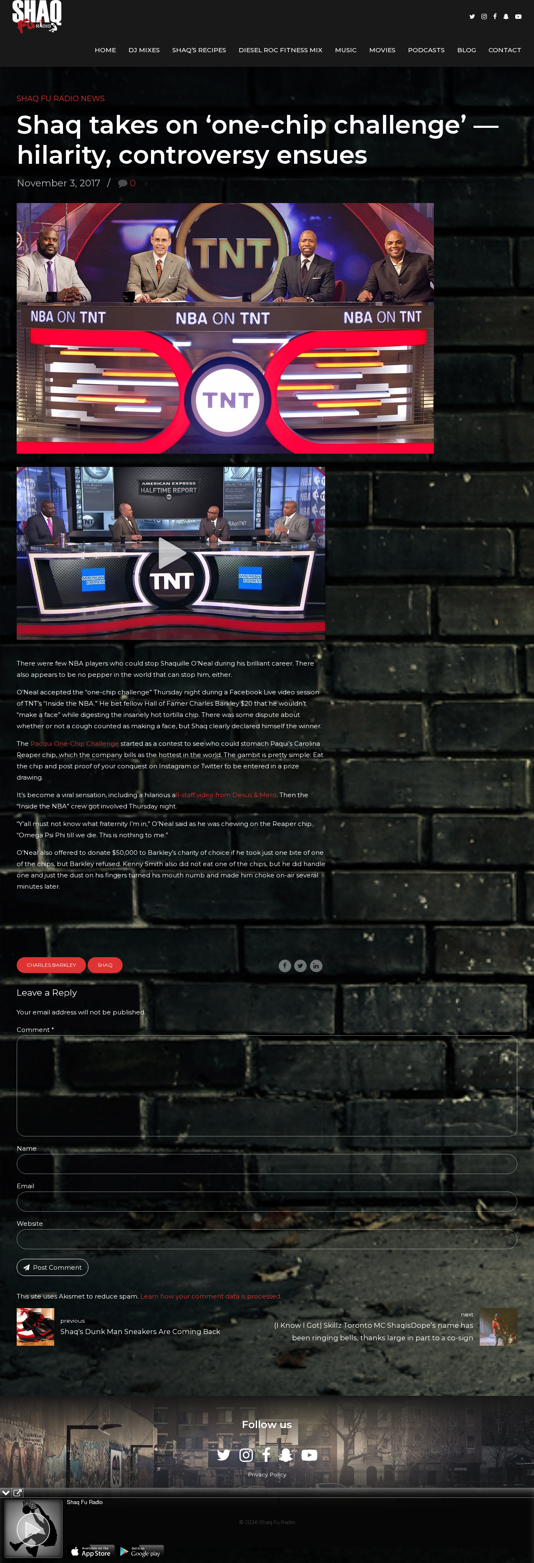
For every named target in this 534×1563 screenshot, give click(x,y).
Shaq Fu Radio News (61, 98)
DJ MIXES (144, 50)
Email (25, 1186)
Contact (505, 50)
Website (30, 1224)
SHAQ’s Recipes (199, 50)
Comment (35, 1030)
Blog (466, 50)
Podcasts (426, 50)
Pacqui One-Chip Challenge (74, 743)
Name (27, 1148)
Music (346, 50)
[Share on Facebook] (285, 966)
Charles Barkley (51, 965)
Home (105, 50)
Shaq (105, 965)
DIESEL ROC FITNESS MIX (280, 50)
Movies (382, 50)
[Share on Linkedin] (316, 966)
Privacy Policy (267, 1474)
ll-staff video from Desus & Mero (226, 795)
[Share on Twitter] (300, 966)
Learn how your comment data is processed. (211, 1296)
